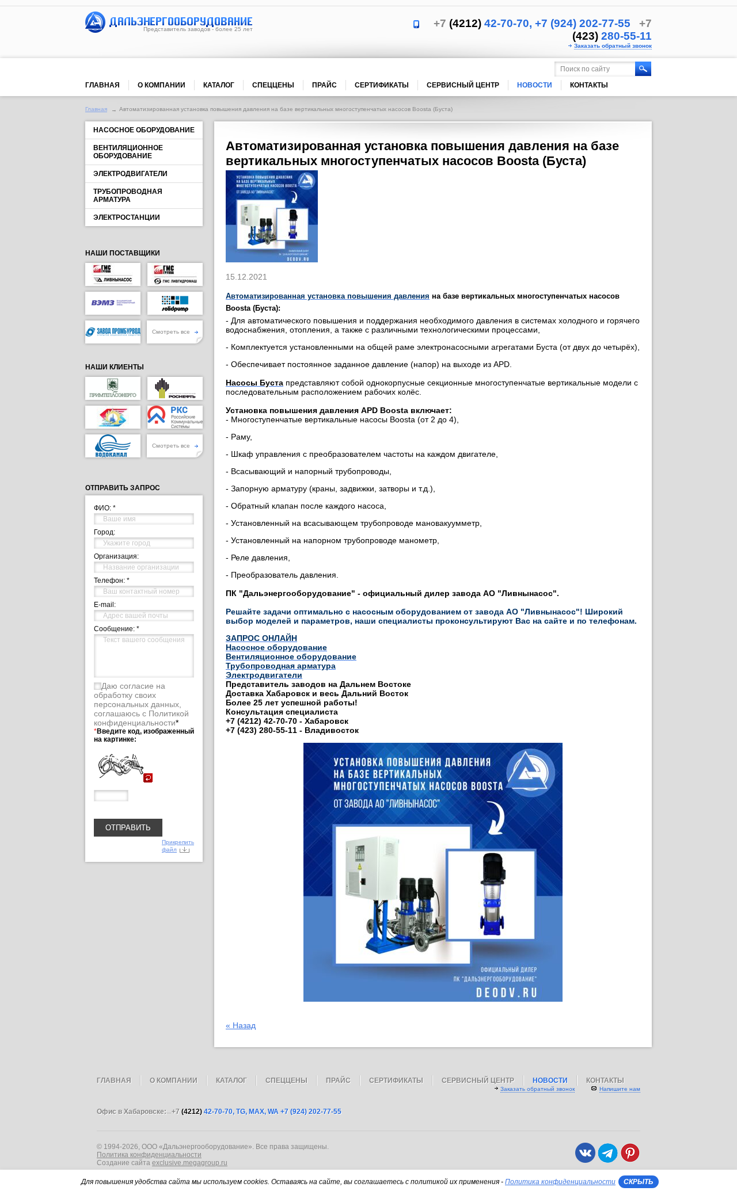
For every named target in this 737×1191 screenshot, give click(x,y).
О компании (161, 85)
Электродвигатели (130, 174)
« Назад (241, 1025)
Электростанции (126, 217)
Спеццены (273, 85)
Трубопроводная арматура (127, 196)
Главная (102, 85)
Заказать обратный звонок (613, 46)
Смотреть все (172, 332)
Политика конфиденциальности (149, 1155)
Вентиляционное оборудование (128, 152)
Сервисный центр (463, 85)
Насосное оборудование (144, 130)
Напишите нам (619, 1089)
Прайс (324, 85)
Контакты (589, 85)
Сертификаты (382, 85)
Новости (534, 85)
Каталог (218, 85)
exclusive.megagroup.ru (189, 1163)
